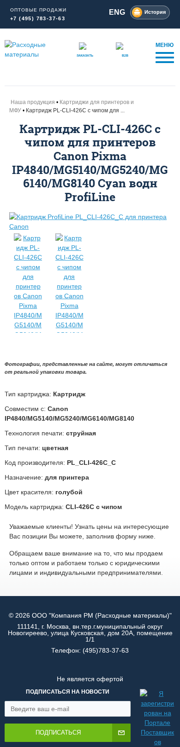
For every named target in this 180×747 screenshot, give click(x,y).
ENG (117, 12)
